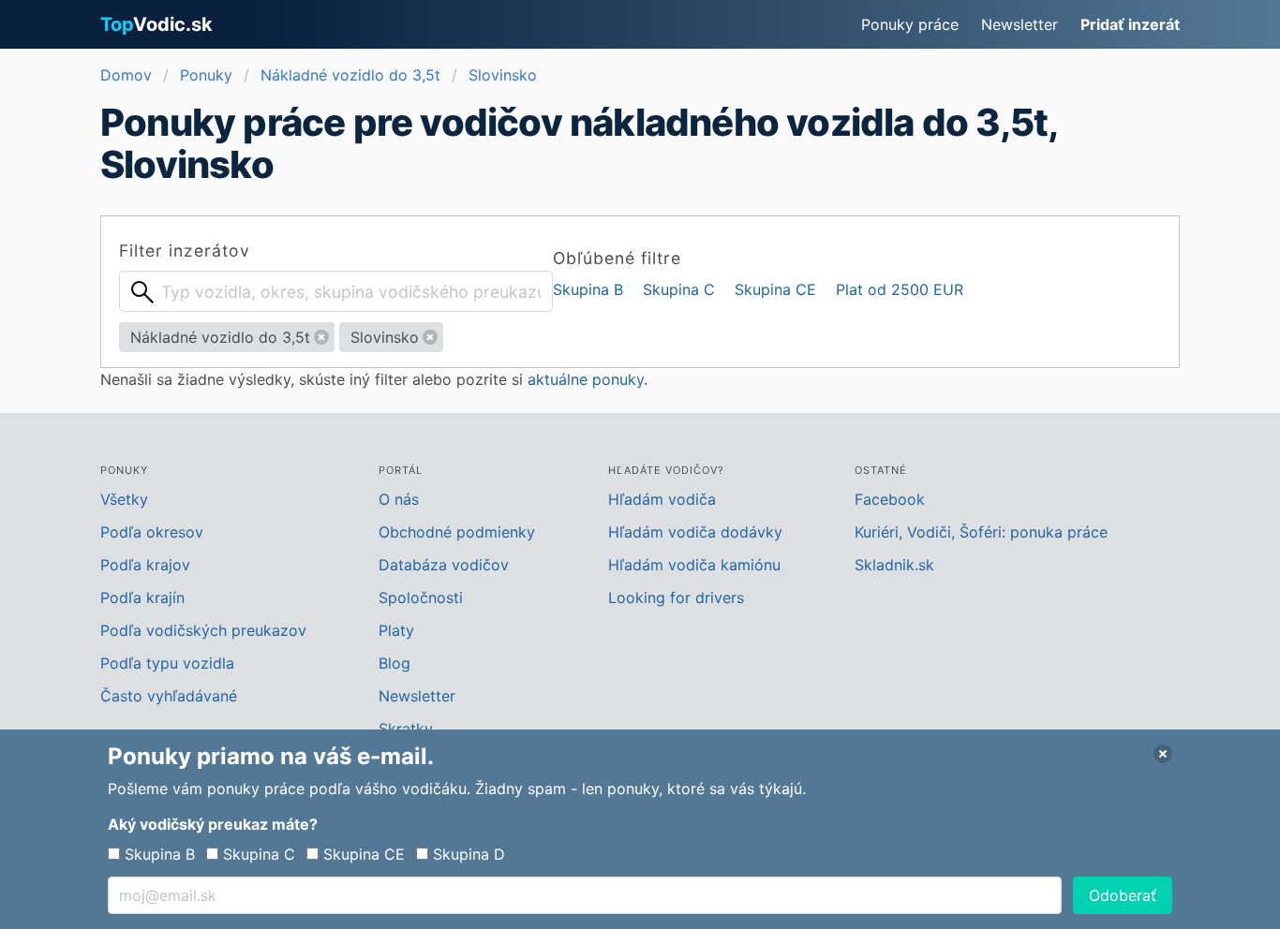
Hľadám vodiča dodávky (695, 532)
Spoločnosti (421, 597)
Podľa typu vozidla (167, 663)
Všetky (124, 499)
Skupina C (679, 289)
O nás (399, 499)
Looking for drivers (676, 597)
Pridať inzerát (1130, 24)
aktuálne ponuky (586, 379)
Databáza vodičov (444, 564)
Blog (394, 663)
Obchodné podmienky (457, 532)
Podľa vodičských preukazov (203, 630)
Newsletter (1019, 24)
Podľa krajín (142, 597)
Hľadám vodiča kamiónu (694, 564)
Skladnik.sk (894, 564)
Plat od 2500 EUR (899, 289)
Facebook (890, 499)
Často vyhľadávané (168, 695)
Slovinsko (503, 75)
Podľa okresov (151, 532)
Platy (396, 630)
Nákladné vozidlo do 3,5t (350, 75)
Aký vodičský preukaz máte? (213, 824)
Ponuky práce (910, 24)
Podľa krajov (145, 564)
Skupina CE (775, 289)
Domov (126, 75)
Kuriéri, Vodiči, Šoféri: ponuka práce (981, 532)
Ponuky (206, 75)
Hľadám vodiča (662, 499)
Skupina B (588, 289)
